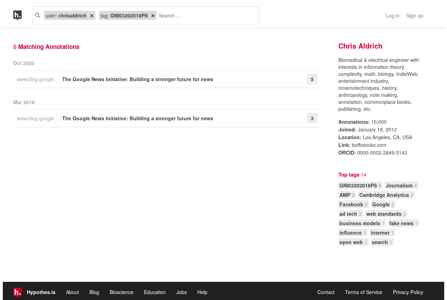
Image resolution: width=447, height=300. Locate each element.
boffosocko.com (369, 144)
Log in (393, 15)
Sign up (414, 15)
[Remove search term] (91, 15)
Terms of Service (363, 291)
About (72, 291)
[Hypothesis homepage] (22, 15)
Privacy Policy (408, 291)
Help (202, 291)
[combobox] (205, 15)
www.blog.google (36, 79)
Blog (94, 291)
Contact (326, 291)
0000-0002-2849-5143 (382, 152)
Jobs (181, 291)
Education (155, 291)
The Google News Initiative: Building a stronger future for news (137, 79)
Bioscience (121, 291)
